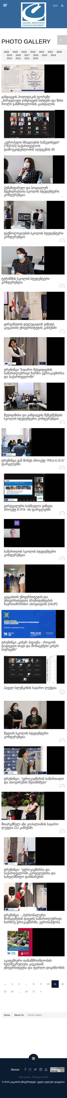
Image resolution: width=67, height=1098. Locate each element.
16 (26, 991)
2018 (18, 55)
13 (5, 991)
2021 (50, 52)
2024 (24, 52)
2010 (35, 58)
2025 (15, 52)
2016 (35, 55)
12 (62, 984)
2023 (32, 52)
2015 (44, 55)
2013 (9, 58)
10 (48, 984)
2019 (9, 55)
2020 (59, 52)
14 (12, 991)
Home (7, 1015)
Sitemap (15, 1069)
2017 (27, 55)
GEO (55, 6)
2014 (53, 55)
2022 (41, 52)
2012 (18, 58)
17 (33, 991)
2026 (6, 52)
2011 (26, 58)
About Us (19, 1015)
